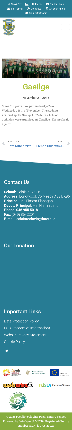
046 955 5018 (27, 210)
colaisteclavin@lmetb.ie (35, 219)
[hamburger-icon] (65, 27)
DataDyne (25, 421)
